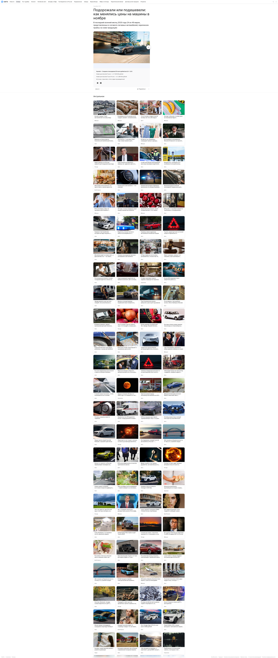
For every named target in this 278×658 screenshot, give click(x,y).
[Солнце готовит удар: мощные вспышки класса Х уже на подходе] (174, 458)
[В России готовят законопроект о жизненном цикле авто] (127, 342)
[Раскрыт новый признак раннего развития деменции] (104, 643)
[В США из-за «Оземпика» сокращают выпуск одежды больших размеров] (150, 134)
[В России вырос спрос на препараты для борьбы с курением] (104, 204)
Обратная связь (243, 656)
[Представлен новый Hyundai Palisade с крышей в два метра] (104, 435)
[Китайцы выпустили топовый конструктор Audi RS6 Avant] (174, 412)
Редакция (220, 656)
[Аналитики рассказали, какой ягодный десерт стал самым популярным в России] (150, 204)
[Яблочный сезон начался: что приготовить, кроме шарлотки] (104, 181)
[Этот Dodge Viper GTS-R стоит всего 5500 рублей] (150, 620)
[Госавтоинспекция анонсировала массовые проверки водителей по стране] (150, 157)
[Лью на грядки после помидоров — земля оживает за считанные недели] (127, 481)
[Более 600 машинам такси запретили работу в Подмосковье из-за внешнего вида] (174, 273)
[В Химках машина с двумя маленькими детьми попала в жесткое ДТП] (104, 319)
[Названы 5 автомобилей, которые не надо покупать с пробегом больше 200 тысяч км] (104, 227)
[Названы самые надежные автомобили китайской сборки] (150, 227)
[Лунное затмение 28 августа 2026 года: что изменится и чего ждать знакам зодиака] (127, 389)
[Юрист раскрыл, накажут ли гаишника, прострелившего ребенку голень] (174, 250)
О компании (8, 656)
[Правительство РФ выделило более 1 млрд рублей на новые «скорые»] (127, 412)
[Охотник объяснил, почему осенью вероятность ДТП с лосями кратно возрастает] (104, 597)
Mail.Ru (2, 656)
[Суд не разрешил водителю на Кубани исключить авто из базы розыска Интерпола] (127, 273)
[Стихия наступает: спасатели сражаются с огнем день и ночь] (150, 528)
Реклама (13, 656)
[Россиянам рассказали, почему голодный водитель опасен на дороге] (104, 273)
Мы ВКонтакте (214, 656)
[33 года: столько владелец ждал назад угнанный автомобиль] (127, 204)
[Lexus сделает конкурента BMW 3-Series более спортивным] (150, 504)
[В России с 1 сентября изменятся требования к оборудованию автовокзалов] (174, 204)
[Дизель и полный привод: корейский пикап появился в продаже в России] (127, 296)
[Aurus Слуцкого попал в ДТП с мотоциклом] (174, 597)
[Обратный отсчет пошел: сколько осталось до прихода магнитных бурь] (127, 435)
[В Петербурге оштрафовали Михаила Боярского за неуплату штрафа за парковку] (174, 134)
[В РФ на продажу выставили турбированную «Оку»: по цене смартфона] (150, 412)
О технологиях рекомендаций (254, 656)
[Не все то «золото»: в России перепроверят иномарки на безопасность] (104, 458)
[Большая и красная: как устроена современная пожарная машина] (127, 643)
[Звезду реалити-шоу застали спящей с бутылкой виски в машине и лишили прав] (104, 296)
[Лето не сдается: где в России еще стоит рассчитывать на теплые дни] (104, 504)
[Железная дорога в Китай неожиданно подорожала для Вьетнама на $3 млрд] (174, 181)
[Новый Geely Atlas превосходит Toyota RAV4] (127, 528)
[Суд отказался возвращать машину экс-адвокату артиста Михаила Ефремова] (127, 157)
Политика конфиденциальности (268, 656)
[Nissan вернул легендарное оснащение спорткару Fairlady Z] (104, 620)
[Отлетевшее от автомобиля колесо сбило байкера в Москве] (174, 296)
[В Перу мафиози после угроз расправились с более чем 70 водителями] (150, 250)
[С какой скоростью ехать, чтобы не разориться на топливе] (104, 389)
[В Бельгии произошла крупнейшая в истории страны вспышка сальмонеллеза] (174, 481)
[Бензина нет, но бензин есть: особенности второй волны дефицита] (174, 157)
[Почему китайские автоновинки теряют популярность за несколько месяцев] (150, 597)
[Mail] (2, 1)
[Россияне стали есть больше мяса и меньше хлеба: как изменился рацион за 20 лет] (104, 551)
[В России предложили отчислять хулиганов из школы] (127, 458)
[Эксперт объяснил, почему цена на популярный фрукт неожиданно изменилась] (174, 111)
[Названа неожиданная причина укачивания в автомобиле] (127, 250)
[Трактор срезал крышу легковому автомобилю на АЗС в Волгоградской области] (150, 389)
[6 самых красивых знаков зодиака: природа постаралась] (150, 273)
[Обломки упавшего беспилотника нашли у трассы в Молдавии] (150, 574)
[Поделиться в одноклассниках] (100, 83)
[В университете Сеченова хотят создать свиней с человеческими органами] (127, 111)
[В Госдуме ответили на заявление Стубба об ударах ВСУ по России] (174, 528)
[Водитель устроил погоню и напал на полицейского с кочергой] (127, 227)
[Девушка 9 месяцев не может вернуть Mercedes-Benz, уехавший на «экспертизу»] (174, 389)
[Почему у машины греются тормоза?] (104, 412)
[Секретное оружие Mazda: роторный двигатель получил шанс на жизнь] (150, 342)
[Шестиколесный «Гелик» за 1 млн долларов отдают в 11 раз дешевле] (127, 551)
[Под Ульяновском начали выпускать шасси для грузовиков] (150, 296)
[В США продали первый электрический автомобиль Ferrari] (127, 574)
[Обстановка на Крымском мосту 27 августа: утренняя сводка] (174, 435)
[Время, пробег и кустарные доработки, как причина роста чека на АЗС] (150, 458)
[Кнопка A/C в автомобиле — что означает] (127, 181)
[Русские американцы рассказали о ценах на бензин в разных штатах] (104, 366)
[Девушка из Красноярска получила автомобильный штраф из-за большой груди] (104, 134)
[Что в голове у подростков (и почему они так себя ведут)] (150, 111)
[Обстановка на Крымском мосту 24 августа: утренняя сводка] (104, 574)
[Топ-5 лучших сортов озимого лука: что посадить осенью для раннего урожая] (127, 319)
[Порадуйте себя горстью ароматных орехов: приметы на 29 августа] (127, 597)
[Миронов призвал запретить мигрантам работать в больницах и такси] (127, 366)
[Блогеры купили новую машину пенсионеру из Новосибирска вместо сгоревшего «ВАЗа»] (174, 319)
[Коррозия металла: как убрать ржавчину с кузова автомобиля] (104, 342)
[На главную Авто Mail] (5, 1)
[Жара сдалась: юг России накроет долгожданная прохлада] (104, 157)
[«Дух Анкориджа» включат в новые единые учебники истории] (174, 342)
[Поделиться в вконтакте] (97, 83)
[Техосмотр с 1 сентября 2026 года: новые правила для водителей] (127, 134)
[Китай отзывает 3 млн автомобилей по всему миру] (104, 111)
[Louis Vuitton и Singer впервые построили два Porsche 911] (174, 551)
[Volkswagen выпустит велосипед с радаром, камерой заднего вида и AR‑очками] (174, 366)
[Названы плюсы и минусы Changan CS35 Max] (150, 481)
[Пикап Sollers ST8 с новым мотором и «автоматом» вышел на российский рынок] (174, 620)
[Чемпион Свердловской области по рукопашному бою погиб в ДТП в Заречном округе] (150, 366)
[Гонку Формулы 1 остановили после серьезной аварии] (104, 528)
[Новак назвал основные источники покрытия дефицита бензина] (104, 481)
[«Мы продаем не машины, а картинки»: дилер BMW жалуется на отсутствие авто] (150, 643)
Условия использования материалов (231, 656)
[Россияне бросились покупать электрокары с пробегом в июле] (150, 551)
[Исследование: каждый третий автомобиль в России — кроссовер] (150, 435)
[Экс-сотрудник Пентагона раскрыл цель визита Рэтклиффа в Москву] (127, 504)
